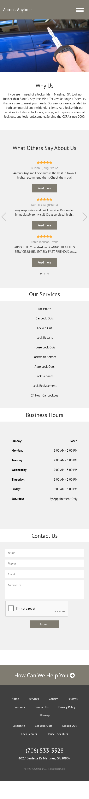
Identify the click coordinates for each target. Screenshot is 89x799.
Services (34, 699)
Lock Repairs (44, 338)
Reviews (73, 699)
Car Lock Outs (45, 318)
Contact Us (41, 707)
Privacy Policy (67, 707)
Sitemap (45, 715)
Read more (44, 188)
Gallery (53, 699)
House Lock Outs (44, 347)
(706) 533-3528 (45, 750)
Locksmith (44, 309)
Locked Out (44, 328)
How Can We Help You (42, 675)
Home (15, 699)
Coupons (19, 707)
